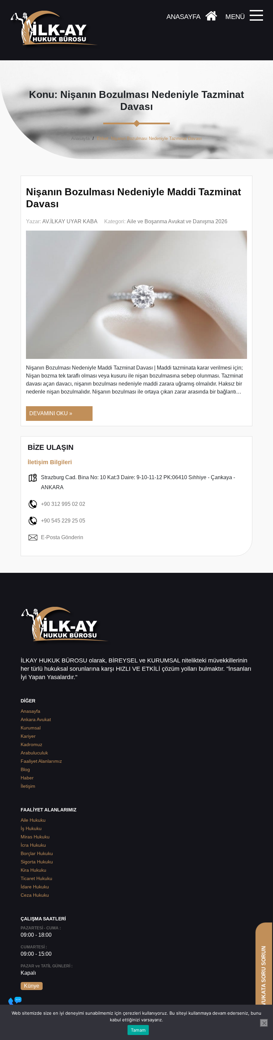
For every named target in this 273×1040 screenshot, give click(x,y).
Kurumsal (31, 727)
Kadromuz (31, 744)
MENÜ (235, 16)
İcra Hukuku (33, 845)
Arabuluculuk (34, 752)
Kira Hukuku (33, 870)
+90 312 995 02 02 (63, 504)
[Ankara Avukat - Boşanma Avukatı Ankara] (56, 30)
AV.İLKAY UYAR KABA (70, 221)
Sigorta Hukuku (37, 861)
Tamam (138, 1030)
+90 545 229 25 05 (63, 520)
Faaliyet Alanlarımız (41, 761)
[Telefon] (15, 1003)
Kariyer (28, 736)
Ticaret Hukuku (36, 878)
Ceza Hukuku (35, 895)
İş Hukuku (31, 828)
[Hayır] (264, 1023)
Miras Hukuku (35, 836)
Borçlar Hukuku (37, 853)
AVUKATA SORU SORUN (263, 977)
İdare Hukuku (35, 886)
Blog (25, 769)
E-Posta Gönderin (62, 537)
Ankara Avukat (36, 719)
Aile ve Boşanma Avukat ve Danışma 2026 (177, 221)
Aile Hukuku (33, 820)
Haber (27, 777)
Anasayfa (80, 138)
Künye (31, 986)
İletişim (28, 786)
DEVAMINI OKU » (50, 413)
